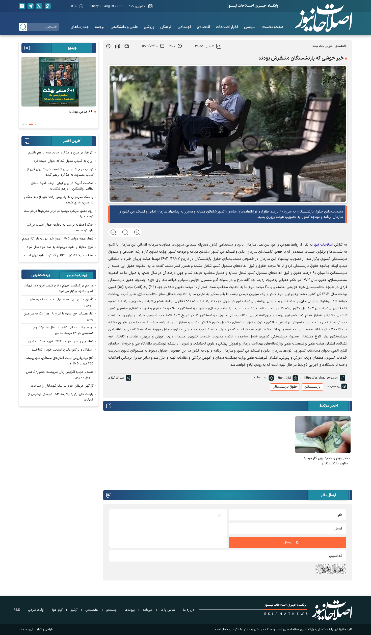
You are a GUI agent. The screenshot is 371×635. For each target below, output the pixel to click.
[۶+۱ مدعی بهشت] (58, 82)
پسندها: (261, 377)
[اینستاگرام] (22, 6)
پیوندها (130, 610)
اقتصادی (340, 46)
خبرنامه (148, 610)
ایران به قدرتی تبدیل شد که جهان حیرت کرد (63, 161)
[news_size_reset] (125, 232)
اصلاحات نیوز (323, 244)
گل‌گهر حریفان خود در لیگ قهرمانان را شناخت (62, 385)
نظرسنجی (91, 610)
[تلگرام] (31, 6)
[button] (35, 124)
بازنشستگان (312, 386)
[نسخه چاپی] (108, 46)
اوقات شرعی (36, 610)
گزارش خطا (284, 378)
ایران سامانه (26, 629)
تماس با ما (168, 610)
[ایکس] (39, 6)
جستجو (111, 610)
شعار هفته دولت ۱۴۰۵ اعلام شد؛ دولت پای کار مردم (57, 238)
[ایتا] (48, 6)
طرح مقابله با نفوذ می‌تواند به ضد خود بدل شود (60, 247)
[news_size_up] (137, 232)
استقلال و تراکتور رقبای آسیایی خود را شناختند (62, 349)
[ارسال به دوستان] (126, 46)
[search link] (23, 27)
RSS (17, 610)
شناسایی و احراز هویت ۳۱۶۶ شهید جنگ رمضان (60, 341)
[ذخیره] (117, 46)
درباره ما (188, 610)
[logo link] (323, 18)
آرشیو (73, 610)
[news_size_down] (113, 232)
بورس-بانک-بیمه (322, 46)
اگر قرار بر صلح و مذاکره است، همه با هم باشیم (60, 152)
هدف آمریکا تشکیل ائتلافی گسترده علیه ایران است (58, 255)
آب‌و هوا (57, 610)
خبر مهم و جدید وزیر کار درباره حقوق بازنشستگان (326, 461)
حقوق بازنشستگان (285, 386)
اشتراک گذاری (116, 378)
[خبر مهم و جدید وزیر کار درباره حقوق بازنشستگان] (323, 434)
